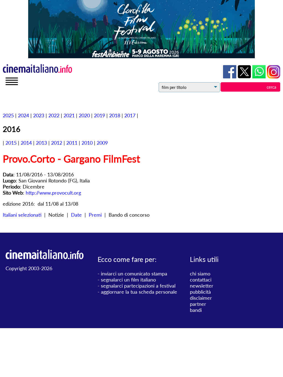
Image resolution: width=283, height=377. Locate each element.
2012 (56, 143)
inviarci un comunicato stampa (134, 273)
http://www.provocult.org (53, 193)
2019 (99, 115)
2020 (84, 115)
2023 (38, 115)
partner (198, 304)
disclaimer (201, 298)
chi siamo (200, 273)
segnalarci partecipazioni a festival (138, 286)
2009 (102, 143)
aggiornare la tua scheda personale (139, 292)
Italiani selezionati (22, 215)
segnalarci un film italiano (128, 280)
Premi (95, 215)
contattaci (200, 280)
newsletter (201, 286)
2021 (69, 115)
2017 (129, 115)
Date (76, 215)
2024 (23, 115)
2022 (53, 115)
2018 (114, 115)
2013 (41, 143)
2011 (71, 143)
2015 (11, 143)
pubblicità (200, 292)
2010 (87, 143)
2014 (26, 143)
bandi (196, 310)
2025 (8, 115)
